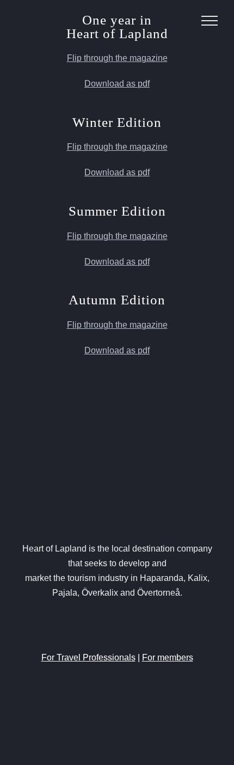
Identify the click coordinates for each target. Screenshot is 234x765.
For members (167, 657)
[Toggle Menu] (209, 21)
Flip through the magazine (117, 58)
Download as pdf (117, 83)
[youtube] (126, 625)
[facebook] (87, 625)
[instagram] (107, 625)
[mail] (146, 625)
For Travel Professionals (88, 657)
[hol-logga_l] (117, 495)
